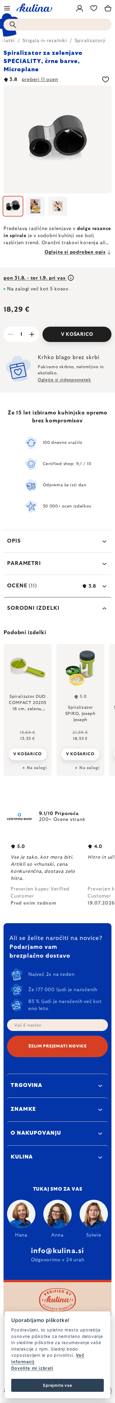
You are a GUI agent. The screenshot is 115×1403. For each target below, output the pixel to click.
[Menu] (7, 8)
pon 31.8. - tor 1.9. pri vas (35, 278)
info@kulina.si (57, 1251)
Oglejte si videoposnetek (64, 380)
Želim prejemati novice (57, 1046)
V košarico (77, 334)
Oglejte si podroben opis (75, 252)
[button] (27, 749)
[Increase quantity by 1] (31, 334)
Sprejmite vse (57, 1385)
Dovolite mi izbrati (32, 1368)
